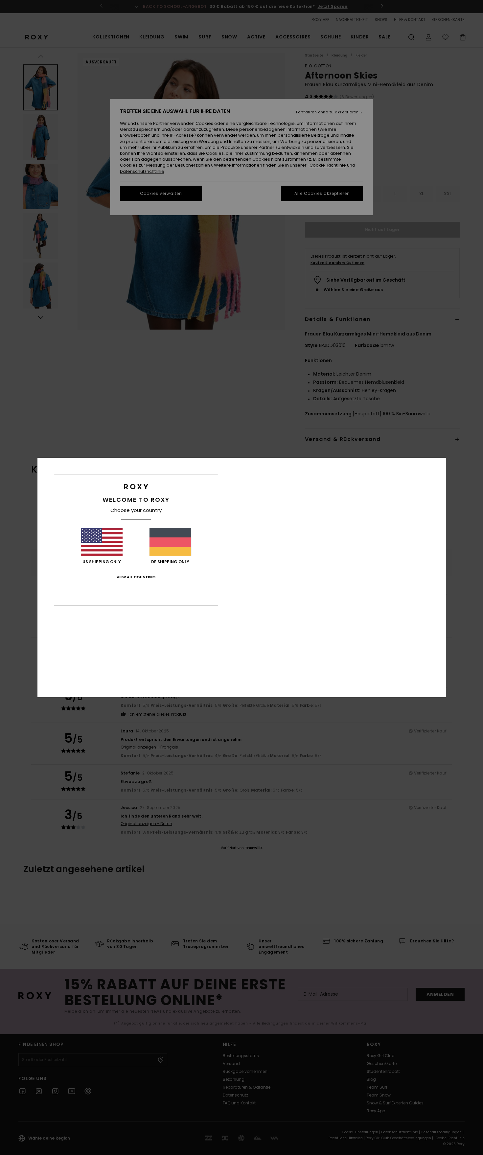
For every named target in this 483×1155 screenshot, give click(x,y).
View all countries (136, 577)
